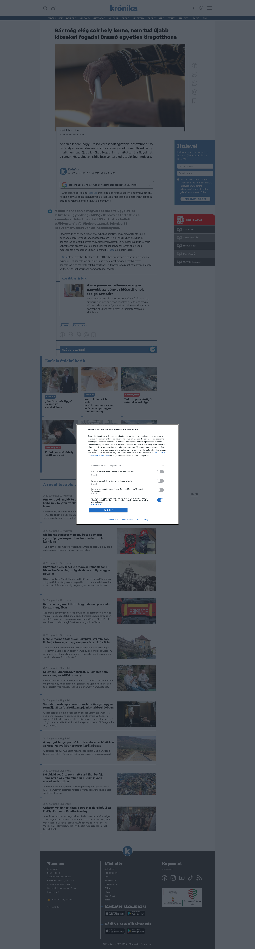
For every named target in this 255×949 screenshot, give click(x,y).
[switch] (160, 471)
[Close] (173, 429)
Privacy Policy (142, 519)
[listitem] (127, 465)
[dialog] (127, 475)
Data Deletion (112, 519)
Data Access (127, 519)
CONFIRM (108, 510)
